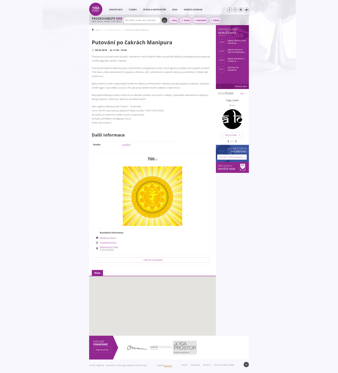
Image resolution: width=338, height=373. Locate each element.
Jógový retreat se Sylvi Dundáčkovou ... (232, 50)
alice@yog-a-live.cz (108, 237)
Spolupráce (195, 365)
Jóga (174, 9)
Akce (174, 20)
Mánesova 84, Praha (109, 247)
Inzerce (185, 365)
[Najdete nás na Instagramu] (240, 9)
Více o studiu (231, 135)
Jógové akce (116, 9)
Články (133, 9)
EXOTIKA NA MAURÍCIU (228, 68)
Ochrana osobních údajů (224, 365)
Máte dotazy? (226, 167)
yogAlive (126, 144)
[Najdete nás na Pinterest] (235, 9)
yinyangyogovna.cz (108, 242)
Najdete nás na (238, 150)
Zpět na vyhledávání (153, 260)
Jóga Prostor (232, 100)
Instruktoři (201, 20)
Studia (187, 20)
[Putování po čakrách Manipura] (152, 196)
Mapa (97, 272)
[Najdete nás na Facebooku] (229, 9)
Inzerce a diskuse (193, 9)
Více (242, 93)
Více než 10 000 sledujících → (232, 157)
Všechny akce (241, 86)
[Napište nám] (246, 9)
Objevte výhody (102, 350)
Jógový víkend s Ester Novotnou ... (232, 41)
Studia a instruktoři (154, 9)
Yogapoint (98, 30)
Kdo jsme (207, 365)
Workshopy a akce (114, 30)
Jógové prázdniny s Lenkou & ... (231, 59)
